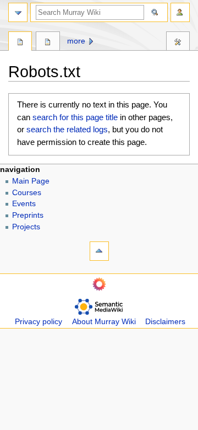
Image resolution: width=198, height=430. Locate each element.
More (76, 41)
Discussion (47, 42)
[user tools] (180, 12)
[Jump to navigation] (18, 12)
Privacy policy (38, 322)
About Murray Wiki (104, 322)
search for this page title (75, 117)
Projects (26, 227)
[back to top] (99, 251)
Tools (178, 42)
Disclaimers (165, 322)
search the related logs (67, 129)
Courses (26, 193)
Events (24, 204)
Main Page (31, 181)
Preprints (27, 215)
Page (20, 42)
